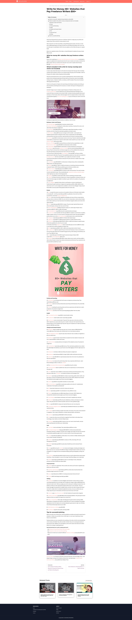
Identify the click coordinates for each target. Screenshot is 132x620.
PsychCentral (51, 320)
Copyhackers (50, 129)
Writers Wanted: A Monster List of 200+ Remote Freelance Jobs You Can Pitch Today (47, 595)
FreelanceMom (51, 146)
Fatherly (50, 307)
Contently (50, 493)
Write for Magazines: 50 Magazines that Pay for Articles (65, 595)
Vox (49, 234)
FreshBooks (50, 148)
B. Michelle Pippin (51, 124)
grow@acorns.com (51, 156)
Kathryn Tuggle (50, 141)
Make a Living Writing (52, 499)
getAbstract (50, 354)
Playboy (49, 393)
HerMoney (50, 138)
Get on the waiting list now (62, 96)
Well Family (50, 310)
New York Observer (52, 384)
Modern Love (59, 224)
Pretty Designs (51, 397)
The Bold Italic (51, 229)
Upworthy (50, 414)
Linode (49, 435)
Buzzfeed (50, 238)
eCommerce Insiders (52, 144)
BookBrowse (50, 337)
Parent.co (50, 303)
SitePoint (50, 439)
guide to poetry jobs (61, 216)
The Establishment (52, 211)
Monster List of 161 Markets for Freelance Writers (68, 59)
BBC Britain (50, 329)
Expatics (50, 465)
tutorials (61, 448)
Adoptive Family (51, 341)
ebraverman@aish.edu (62, 195)
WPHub (49, 459)
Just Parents (51, 300)
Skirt (49, 228)
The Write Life (51, 509)
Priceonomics (51, 170)
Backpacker (50, 351)
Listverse (50, 381)
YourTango (50, 421)
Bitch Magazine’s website (53, 333)
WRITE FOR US (58, 611)
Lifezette (50, 375)
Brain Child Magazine (52, 207)
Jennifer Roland (50, 556)
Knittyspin (58, 373)
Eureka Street (51, 212)
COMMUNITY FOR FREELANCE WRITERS (39, 609)
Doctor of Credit (51, 143)
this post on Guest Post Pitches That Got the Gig (59, 529)
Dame (49, 204)
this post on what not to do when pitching (58, 530)
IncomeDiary (51, 161)
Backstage (50, 360)
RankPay (50, 175)
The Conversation (51, 367)
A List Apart (50, 427)
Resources (82, 1)
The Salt (49, 476)
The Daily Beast (51, 346)
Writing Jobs (76, 1)
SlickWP (50, 443)
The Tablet (50, 410)
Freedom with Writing (52, 495)
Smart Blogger (51, 182)
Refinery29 (50, 399)
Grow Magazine (65, 153)
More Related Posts (89, 580)
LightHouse (50, 219)
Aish (49, 192)
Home (67, 1)
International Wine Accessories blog (57, 365)
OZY (49, 388)
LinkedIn (64, 362)
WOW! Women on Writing (53, 507)
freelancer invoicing (64, 148)
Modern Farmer (51, 168)
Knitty (49, 371)
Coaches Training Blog (52, 126)
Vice (49, 417)
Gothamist (50, 356)
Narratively (50, 221)
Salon (49, 404)
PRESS (57, 609)
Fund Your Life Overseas (53, 469)
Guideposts (50, 217)
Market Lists (57, 5)
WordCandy (50, 455)
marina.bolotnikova (56, 236)
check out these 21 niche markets (57, 64)
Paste (49, 390)
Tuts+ (49, 448)
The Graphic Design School (53, 429)
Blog (70, 1)
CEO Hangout (50, 132)
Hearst (49, 197)
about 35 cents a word (59, 493)
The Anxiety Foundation (53, 315)
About (87, 1)
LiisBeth (50, 177)
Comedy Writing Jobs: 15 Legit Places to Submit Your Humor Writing (83, 595)
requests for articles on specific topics (76, 172)
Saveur (49, 473)
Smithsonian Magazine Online (54, 406)
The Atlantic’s (51, 317)
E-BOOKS (34, 611)
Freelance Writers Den (51, 91)
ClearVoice (50, 480)
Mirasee (49, 165)
